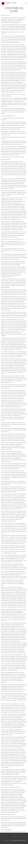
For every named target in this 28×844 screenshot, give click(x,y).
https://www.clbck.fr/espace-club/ (18, 840)
